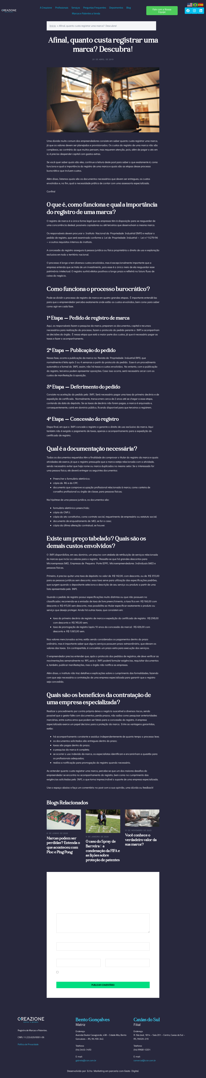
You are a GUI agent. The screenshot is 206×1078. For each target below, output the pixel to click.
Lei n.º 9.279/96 (149, 237)
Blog (128, 7)
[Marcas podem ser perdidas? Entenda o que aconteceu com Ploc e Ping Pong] (64, 819)
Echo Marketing (96, 1071)
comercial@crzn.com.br (145, 1060)
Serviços (75, 7)
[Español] (201, 4)
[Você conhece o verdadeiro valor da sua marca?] (142, 817)
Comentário (63, 910)
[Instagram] (194, 10)
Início (53, 25)
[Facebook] (188, 10)
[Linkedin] (201, 10)
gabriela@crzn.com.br (86, 1060)
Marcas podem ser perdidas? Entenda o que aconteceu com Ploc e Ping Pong (63, 845)
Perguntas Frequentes (94, 7)
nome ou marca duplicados (99, 466)
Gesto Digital (131, 1071)
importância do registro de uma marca (88, 166)
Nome (60, 939)
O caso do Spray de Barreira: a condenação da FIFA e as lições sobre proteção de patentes (103, 850)
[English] (190, 4)
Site (107, 955)
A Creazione (46, 7)
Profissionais (61, 7)
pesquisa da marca (90, 325)
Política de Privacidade (28, 1044)
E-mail (60, 955)
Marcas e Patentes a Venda (86, 13)
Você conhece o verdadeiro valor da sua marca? (141, 840)
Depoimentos (116, 7)
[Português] (195, 4)
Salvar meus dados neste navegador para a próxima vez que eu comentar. (99, 972)
